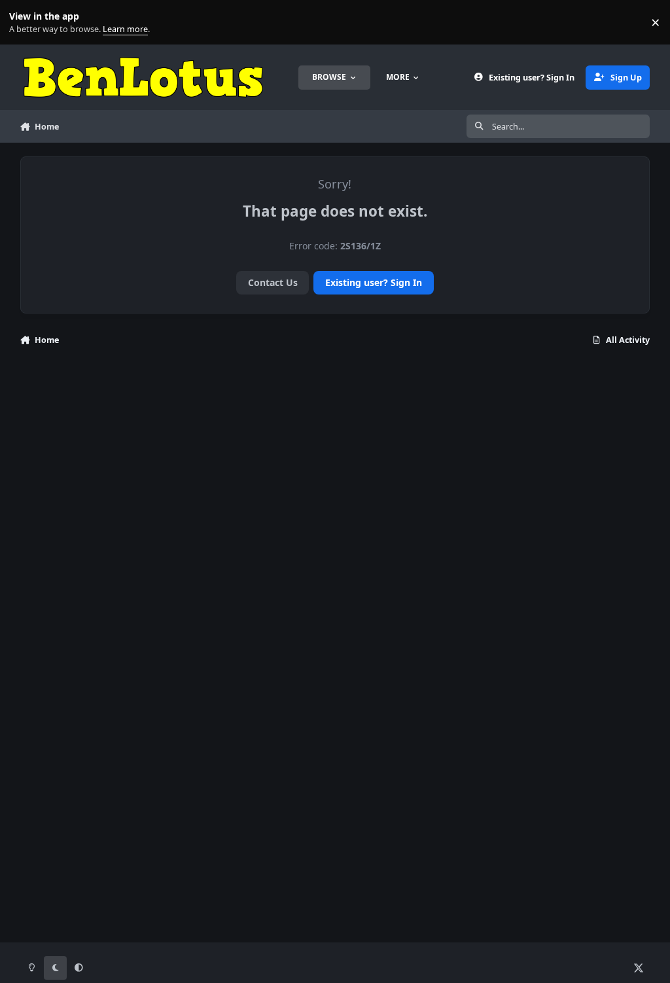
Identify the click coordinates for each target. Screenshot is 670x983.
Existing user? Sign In (373, 282)
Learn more (25, 22)
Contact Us (273, 282)
